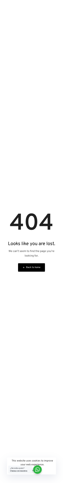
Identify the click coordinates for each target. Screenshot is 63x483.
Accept (32, 470)
